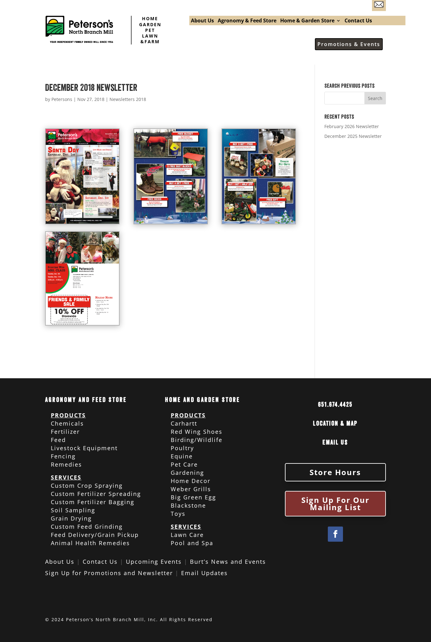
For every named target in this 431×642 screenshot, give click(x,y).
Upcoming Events (154, 561)
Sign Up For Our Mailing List (335, 504)
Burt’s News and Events (228, 561)
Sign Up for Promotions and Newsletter (109, 573)
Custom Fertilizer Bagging (92, 502)
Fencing (63, 456)
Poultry (182, 448)
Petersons (61, 99)
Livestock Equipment (84, 448)
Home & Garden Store (307, 21)
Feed (58, 440)
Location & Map (335, 423)
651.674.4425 (335, 404)
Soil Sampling (73, 510)
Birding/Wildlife (196, 440)
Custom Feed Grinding (87, 526)
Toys (178, 513)
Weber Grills (191, 489)
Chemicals (67, 423)
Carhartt (184, 423)
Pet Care (184, 464)
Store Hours (335, 472)
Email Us (335, 442)
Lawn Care (187, 535)
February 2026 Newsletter (351, 126)
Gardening (187, 472)
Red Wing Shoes (196, 431)
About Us (202, 21)
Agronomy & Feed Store (247, 21)
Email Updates (204, 573)
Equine (182, 456)
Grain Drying (71, 518)
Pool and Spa (192, 543)
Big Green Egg (193, 497)
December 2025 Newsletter (353, 136)
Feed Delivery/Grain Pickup (95, 535)
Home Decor (190, 481)
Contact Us (358, 21)
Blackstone (188, 505)
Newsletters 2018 (127, 99)
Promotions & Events (348, 44)
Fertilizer (65, 431)
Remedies (66, 464)
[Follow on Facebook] (335, 534)
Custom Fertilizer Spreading (96, 494)
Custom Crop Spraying (87, 485)
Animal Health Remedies (90, 543)
